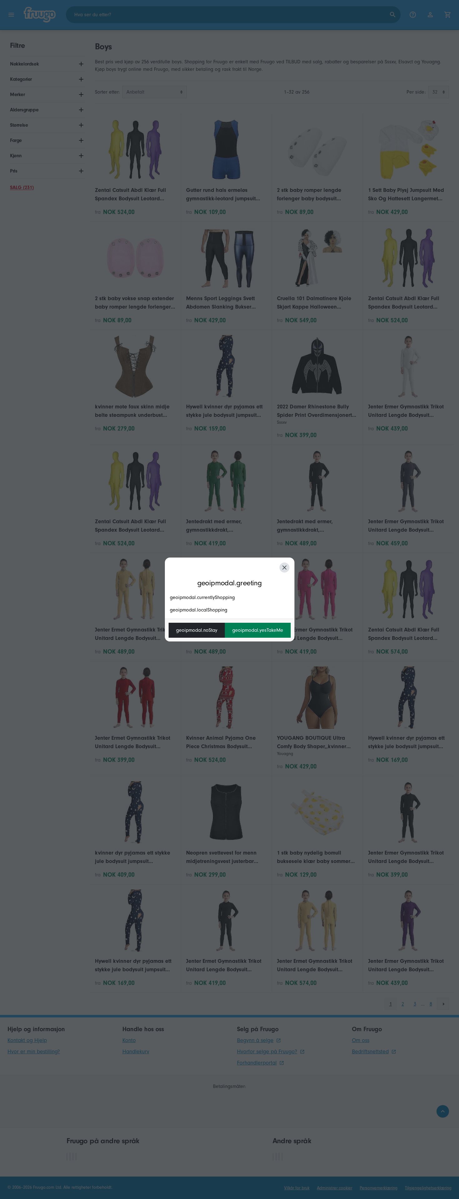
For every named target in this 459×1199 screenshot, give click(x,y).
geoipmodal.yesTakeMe (257, 630)
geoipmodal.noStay (196, 630)
